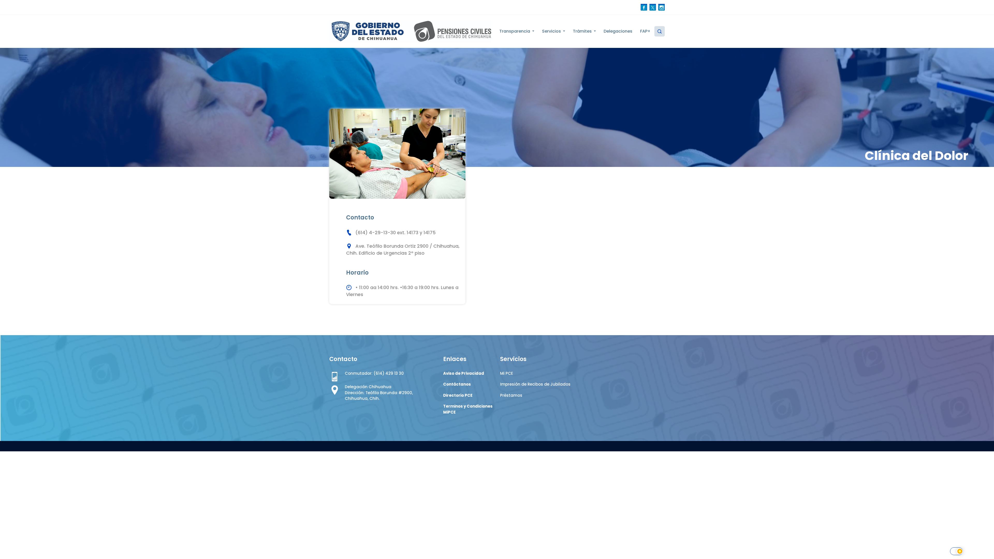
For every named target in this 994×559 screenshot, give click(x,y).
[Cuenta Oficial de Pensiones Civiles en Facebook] (644, 7)
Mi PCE (506, 373)
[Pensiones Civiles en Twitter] (652, 7)
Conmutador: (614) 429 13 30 (374, 373)
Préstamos (511, 395)
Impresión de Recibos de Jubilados (535, 384)
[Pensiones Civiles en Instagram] (661, 7)
